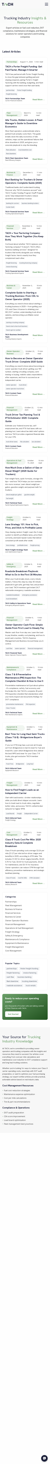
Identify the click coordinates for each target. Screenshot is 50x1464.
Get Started (13, 1014)
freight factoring (13, 973)
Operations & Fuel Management (19, 928)
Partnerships (11, 901)
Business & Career (13, 916)
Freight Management (14, 947)
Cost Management (13, 950)
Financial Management (15, 924)
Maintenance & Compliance (17, 939)
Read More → (39, 99)
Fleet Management (13, 905)
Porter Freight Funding (29, 968)
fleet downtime (12, 981)
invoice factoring (29, 973)
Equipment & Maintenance (17, 943)
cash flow (10, 977)
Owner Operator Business (16, 920)
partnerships (12, 968)
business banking (24, 977)
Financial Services (13, 913)
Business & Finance (13, 909)
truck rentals (31, 985)
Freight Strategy (12, 932)
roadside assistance (14, 985)
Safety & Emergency (14, 935)
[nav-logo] (7, 4)
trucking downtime (29, 981)
